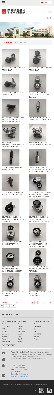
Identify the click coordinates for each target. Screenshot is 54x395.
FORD (20, 329)
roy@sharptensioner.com (19, 376)
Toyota (36, 339)
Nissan (4, 336)
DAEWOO (37, 326)
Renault (4, 339)
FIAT (3, 329)
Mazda (20, 334)
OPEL (20, 336)
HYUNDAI (21, 331)
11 (36, 302)
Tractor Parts (22, 321)
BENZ (20, 324)
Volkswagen (6, 341)
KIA (35, 331)
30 (50, 302)
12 (40, 302)
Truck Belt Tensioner (9, 321)
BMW (35, 324)
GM (35, 329)
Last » (13, 306)
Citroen (20, 326)
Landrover (5, 334)
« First (15, 302)
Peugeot (37, 336)
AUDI (4, 324)
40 (2, 306)
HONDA (4, 331)
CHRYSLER (6, 326)
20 (46, 302)
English (45, 2)
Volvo (20, 341)
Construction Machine (41, 321)
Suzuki (20, 339)
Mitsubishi (37, 334)
